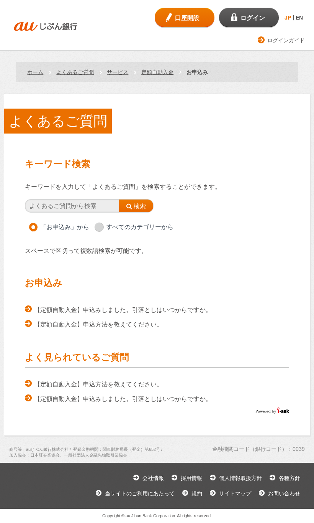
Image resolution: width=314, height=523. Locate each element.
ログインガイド (286, 40)
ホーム (35, 72)
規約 (196, 493)
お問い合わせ (284, 493)
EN (299, 18)
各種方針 (289, 478)
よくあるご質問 (75, 72)
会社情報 (153, 478)
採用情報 (191, 478)
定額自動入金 (157, 72)
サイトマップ (235, 493)
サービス (117, 72)
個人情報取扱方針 (240, 478)
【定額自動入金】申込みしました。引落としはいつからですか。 (123, 310)
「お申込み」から (64, 227)
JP (288, 18)
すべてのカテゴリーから (139, 227)
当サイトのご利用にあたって (140, 493)
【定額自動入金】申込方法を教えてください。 (98, 324)
